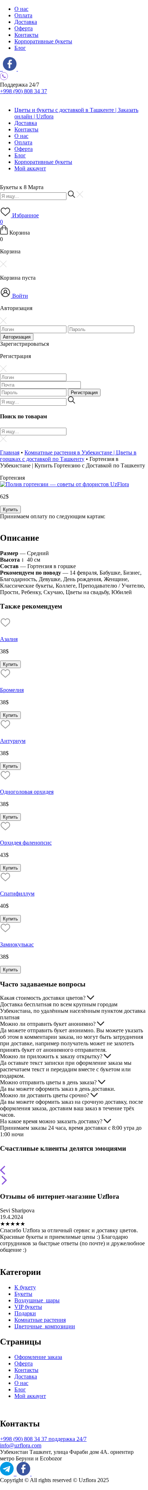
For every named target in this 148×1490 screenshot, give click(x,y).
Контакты (26, 35)
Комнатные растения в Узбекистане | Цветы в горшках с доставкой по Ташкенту (68, 455)
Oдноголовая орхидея (27, 792)
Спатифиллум (17, 893)
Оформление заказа (38, 1357)
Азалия (9, 639)
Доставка (25, 22)
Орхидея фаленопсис (26, 843)
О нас (21, 9)
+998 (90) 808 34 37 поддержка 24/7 (43, 1439)
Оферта (23, 28)
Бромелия (12, 690)
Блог (20, 48)
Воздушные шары (37, 1300)
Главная (9, 452)
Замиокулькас (17, 944)
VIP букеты (28, 1307)
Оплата (23, 15)
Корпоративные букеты (43, 41)
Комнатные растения (40, 1320)
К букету (25, 1287)
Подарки (25, 1313)
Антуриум (13, 741)
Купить (10, 509)
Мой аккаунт (30, 168)
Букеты (23, 1294)
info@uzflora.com (20, 1445)
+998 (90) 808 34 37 (23, 91)
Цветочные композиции (44, 1326)
